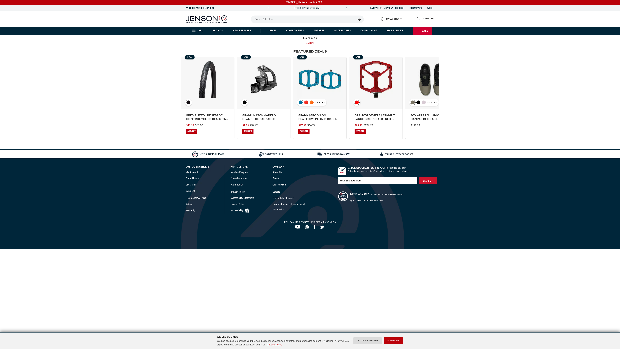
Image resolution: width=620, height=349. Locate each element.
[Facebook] (315, 228)
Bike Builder (395, 31)
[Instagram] (307, 228)
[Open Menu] (241, 19)
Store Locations (239, 178)
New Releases (241, 31)
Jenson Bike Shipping (283, 198)
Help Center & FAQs (196, 198)
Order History (192, 178)
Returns (189, 204)
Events (276, 178)
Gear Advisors (279, 185)
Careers (276, 192)
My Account (192, 172)
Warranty (190, 210)
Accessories (342, 31)
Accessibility (237, 210)
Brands (217, 31)
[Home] (206, 19)
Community (237, 185)
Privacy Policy (274, 344)
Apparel (319, 31)
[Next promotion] (346, 8)
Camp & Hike (369, 31)
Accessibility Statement (242, 198)
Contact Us (415, 8)
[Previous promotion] (268, 8)
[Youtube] (298, 228)
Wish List (190, 191)
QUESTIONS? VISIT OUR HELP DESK (387, 8)
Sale (425, 30)
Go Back (310, 43)
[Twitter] (322, 228)
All (200, 31)
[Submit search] (359, 19)
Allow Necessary (367, 340)
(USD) (430, 8)
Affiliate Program (239, 172)
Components (295, 31)
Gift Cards (191, 185)
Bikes (273, 31)
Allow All (393, 340)
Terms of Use (237, 204)
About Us (277, 172)
